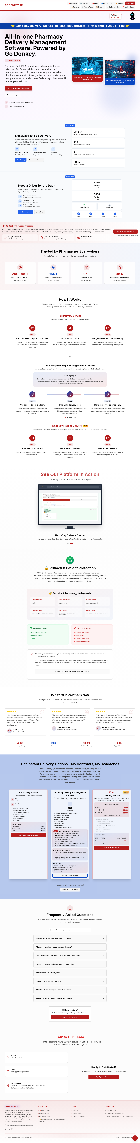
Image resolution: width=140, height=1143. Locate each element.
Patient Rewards (44, 1113)
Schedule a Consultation (70, 889)
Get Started (130, 3)
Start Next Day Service (111, 847)
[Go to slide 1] (68, 543)
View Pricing (21, 160)
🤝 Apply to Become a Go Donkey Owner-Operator (52, 1120)
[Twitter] (9, 1129)
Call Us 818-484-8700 (70, 1017)
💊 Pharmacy (72, 3)
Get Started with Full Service (28, 835)
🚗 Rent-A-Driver (44, 1110)
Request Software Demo (70, 875)
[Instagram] (12, 1129)
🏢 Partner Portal (87, 7)
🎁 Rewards (119, 3)
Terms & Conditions (79, 1116)
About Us (75, 1110)
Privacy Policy (77, 1113)
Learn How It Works (35, 160)
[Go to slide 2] (71, 543)
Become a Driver (44, 1116)
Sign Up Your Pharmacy (104, 1077)
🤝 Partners (75, 7)
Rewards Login (12, 95)
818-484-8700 (16, 1058)
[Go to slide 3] (72, 543)
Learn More (40, 212)
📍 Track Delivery (128, 7)
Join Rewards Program (20, 88)
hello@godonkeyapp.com (20, 1072)
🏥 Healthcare (84, 3)
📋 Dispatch (100, 7)
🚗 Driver (95, 3)
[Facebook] (6, 1129)
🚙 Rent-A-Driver (106, 3)
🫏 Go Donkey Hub (113, 7)
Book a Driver (24, 212)
